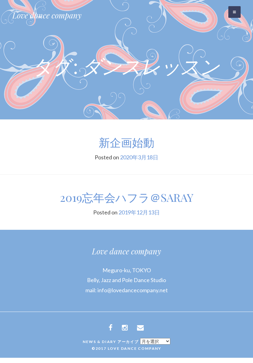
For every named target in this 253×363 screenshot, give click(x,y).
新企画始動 (126, 142)
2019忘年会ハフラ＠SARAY (126, 197)
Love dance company (46, 15)
